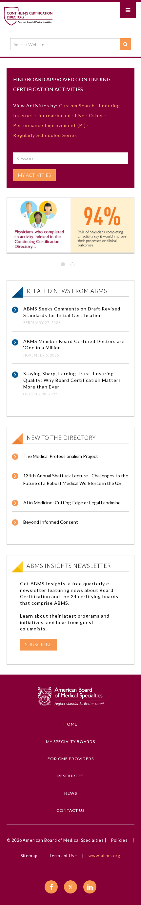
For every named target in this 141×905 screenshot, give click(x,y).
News (70, 793)
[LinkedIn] (89, 886)
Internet (23, 115)
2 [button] (75, 264)
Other (96, 115)
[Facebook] (51, 886)
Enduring (109, 105)
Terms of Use (63, 855)
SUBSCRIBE (38, 644)
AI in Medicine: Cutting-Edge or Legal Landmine (72, 502)
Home (70, 724)
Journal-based (54, 115)
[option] (70, 225)
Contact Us (70, 810)
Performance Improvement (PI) (49, 125)
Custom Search (77, 105)
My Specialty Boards (70, 741)
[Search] (125, 44)
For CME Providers (71, 758)
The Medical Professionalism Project (60, 456)
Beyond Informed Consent (50, 522)
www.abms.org (104, 855)
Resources (70, 775)
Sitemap (29, 855)
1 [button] (65, 264)
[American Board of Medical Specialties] (28, 15)
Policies (119, 840)
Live (80, 115)
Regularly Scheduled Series (45, 135)
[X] (70, 886)
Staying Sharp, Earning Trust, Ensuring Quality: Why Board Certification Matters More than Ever (72, 380)
